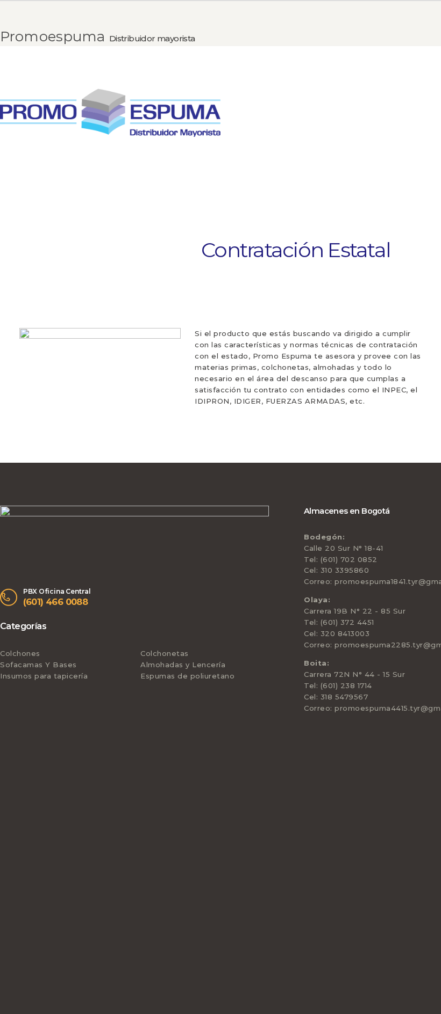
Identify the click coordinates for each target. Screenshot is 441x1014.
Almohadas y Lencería (182, 664)
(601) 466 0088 (55, 601)
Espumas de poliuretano (187, 676)
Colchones (20, 653)
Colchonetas (164, 653)
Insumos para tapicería (44, 676)
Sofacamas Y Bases (38, 664)
